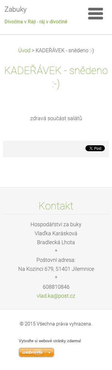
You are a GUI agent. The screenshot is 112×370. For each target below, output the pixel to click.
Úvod (24, 50)
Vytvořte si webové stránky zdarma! (50, 341)
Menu (96, 13)
